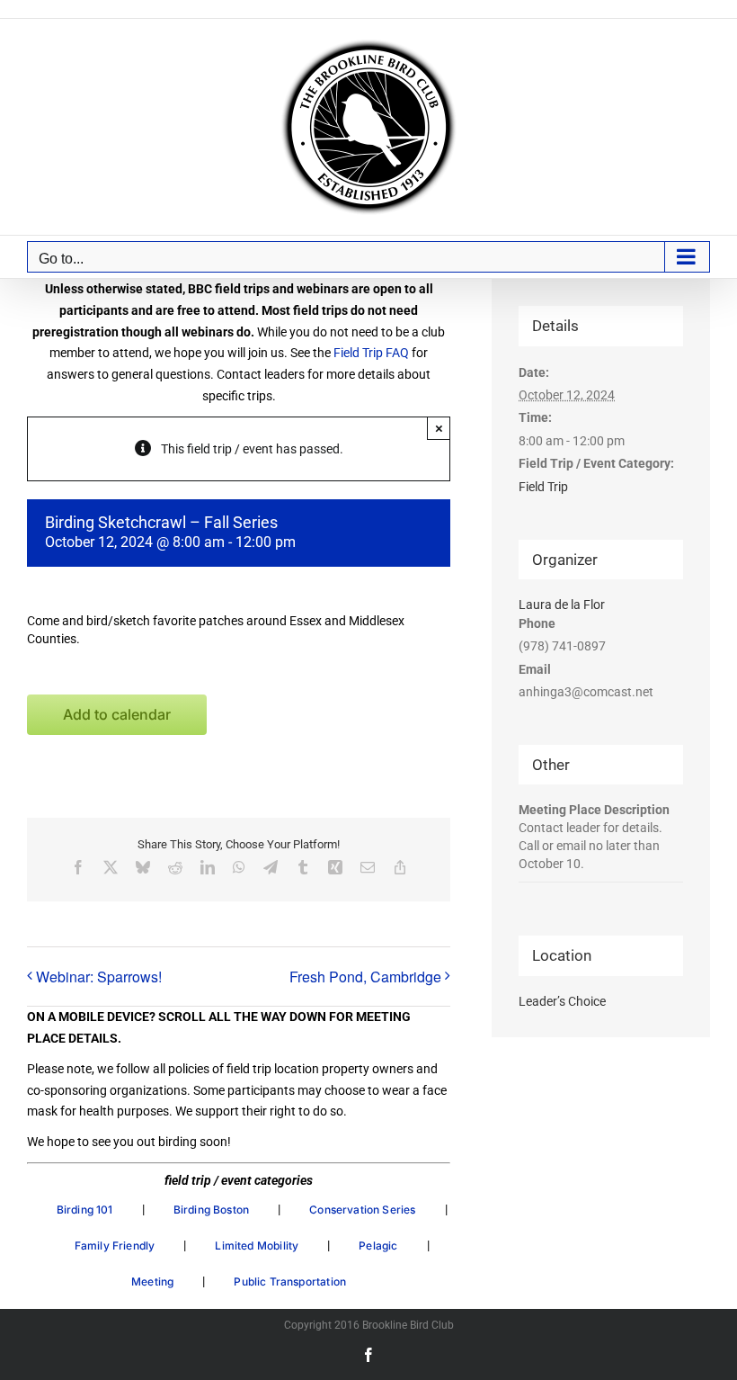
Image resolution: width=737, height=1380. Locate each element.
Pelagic (378, 1245)
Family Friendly (115, 1245)
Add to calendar (117, 714)
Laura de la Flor (562, 604)
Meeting (152, 1281)
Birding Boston (211, 1209)
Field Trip (543, 486)
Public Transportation (290, 1281)
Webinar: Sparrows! (99, 976)
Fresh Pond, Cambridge (365, 976)
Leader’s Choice (562, 1001)
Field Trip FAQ (371, 352)
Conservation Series (362, 1209)
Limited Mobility (256, 1245)
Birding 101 (85, 1209)
